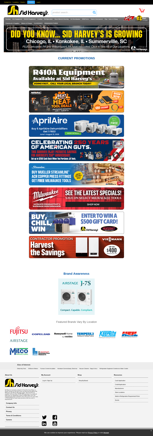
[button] (151, 430)
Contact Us (7, 2)
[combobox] (74, 13)
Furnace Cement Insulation (47, 368)
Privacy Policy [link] (93, 433)
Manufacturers (119, 388)
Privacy (9, 411)
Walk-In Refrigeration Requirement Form (127, 396)
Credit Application (120, 384)
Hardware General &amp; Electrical (67, 368)
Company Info (11, 403)
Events (23, 2)
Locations (16, 2)
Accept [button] (106, 433)
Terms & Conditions (13, 415)
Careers (31, 2)
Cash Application (120, 380)
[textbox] (73, 12)
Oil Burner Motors (33, 368)
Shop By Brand (83, 380)
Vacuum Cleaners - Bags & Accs (88, 368)
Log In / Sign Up (47, 380)
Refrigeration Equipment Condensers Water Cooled (114, 368)
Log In (38, 2)
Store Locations (120, 392)
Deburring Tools (21, 368)
